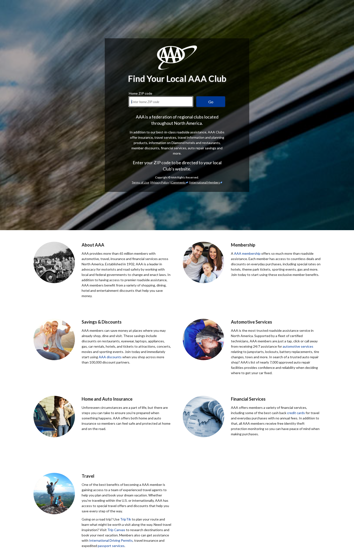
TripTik (125, 519)
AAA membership (247, 253)
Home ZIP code (140, 92)
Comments (178, 182)
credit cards (296, 413)
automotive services (298, 346)
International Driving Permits (111, 540)
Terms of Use (140, 182)
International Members (205, 182)
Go (210, 101)
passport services (111, 546)
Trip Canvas (116, 530)
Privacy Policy (160, 182)
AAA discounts (110, 357)
